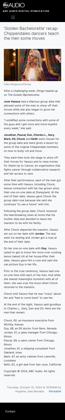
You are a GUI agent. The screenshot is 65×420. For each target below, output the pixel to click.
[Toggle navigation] (13, 17)
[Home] (26, 5)
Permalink (55, 391)
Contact (10, 411)
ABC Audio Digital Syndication (26, 11)
